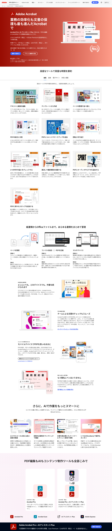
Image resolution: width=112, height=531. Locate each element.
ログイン (107, 2)
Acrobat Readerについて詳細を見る (25, 361)
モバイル (40, 2)
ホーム (3, 6)
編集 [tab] (45, 78)
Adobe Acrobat (25, 2)
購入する (95, 2)
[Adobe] (4, 2)
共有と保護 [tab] (64, 78)
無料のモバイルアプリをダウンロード (29, 358)
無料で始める (86, 2)
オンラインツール (60, 2)
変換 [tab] (49, 78)
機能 (33, 2)
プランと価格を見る (30, 53)
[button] (101, 2)
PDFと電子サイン (13, 2)
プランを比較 (49, 2)
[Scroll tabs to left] (1, 77)
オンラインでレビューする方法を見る (68, 329)
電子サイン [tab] (56, 78)
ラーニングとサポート (73, 2)
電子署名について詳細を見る (65, 389)
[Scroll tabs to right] (111, 77)
